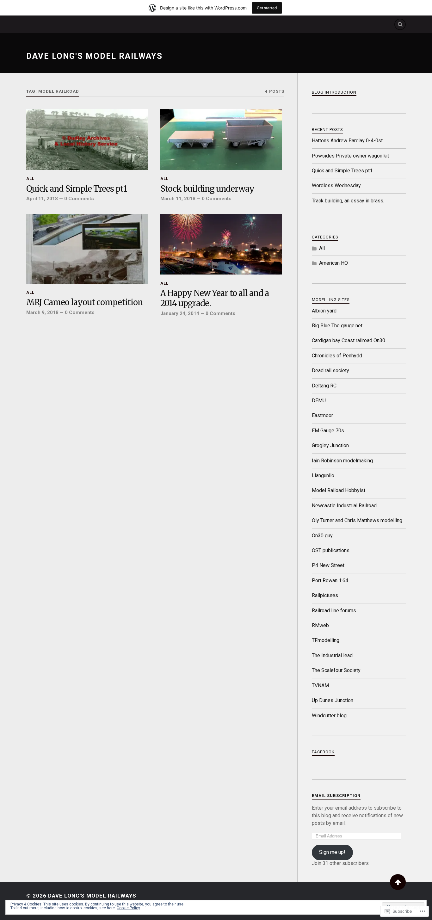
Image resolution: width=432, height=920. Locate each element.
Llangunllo (323, 475)
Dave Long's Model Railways (94, 56)
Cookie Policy (128, 908)
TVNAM (320, 685)
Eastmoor (322, 415)
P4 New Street (328, 565)
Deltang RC (324, 386)
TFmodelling (325, 640)
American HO (333, 263)
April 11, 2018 (42, 198)
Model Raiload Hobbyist (338, 490)
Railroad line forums (334, 611)
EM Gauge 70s (328, 431)
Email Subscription (336, 795)
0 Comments (79, 198)
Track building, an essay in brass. (348, 201)
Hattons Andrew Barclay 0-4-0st (347, 141)
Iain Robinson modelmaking (342, 461)
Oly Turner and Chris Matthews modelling (357, 520)
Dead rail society (330, 370)
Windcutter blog (329, 716)
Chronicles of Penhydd (337, 356)
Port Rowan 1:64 (330, 580)
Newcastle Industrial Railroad (344, 506)
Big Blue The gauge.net (337, 326)
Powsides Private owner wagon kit (350, 156)
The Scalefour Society (336, 670)
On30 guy (322, 536)
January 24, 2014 (179, 313)
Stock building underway (207, 189)
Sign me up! (332, 852)
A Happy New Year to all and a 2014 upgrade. (214, 298)
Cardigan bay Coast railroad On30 (348, 340)
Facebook (323, 752)
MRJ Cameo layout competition (84, 302)
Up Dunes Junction (332, 700)
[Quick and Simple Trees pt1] (87, 139)
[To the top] (398, 882)
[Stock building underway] (221, 139)
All (30, 178)
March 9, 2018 (42, 312)
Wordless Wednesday (336, 185)
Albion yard (324, 311)
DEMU (319, 401)
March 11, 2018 (177, 198)
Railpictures (325, 595)
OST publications (330, 550)
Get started (267, 7)
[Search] (400, 24)
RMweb (320, 625)
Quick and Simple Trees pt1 (76, 189)
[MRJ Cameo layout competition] (87, 249)
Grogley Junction (330, 445)
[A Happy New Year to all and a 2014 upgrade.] (221, 244)
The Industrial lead (332, 655)
